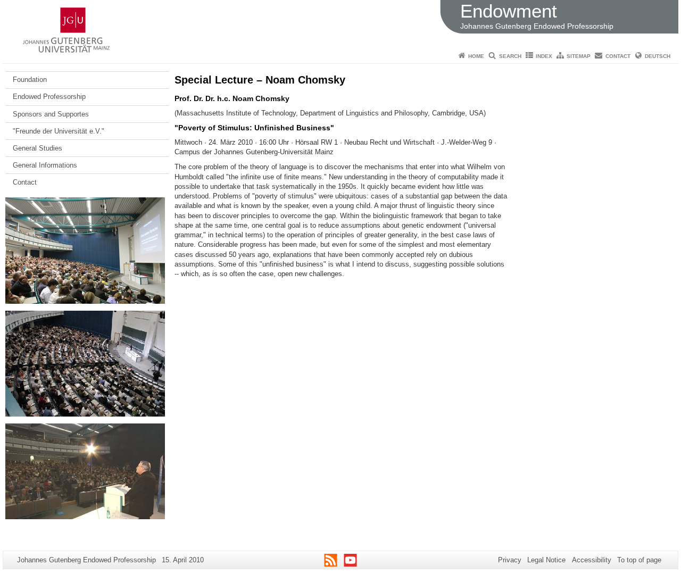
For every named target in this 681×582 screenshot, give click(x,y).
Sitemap (579, 56)
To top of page (639, 560)
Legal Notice (546, 560)
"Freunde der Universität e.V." (58, 131)
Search (510, 56)
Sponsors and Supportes (51, 114)
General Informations (45, 165)
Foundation (30, 80)
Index (544, 56)
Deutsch (657, 56)
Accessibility (591, 560)
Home (476, 56)
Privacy (509, 560)
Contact (617, 56)
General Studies (37, 148)
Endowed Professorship (49, 97)
